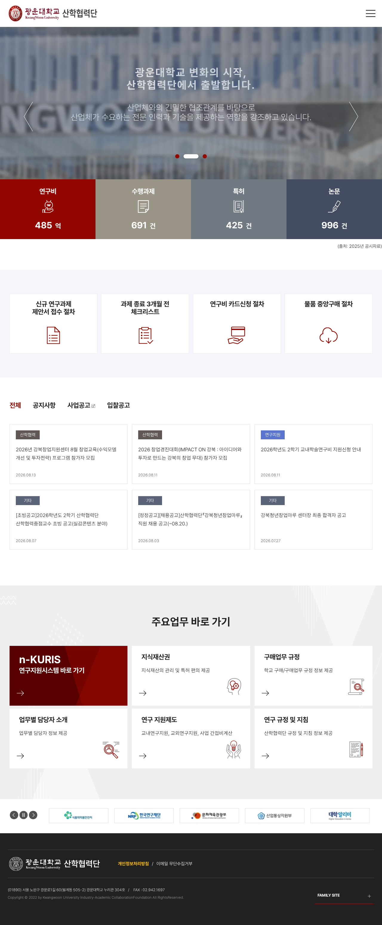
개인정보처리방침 (133, 863)
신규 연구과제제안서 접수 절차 (53, 308)
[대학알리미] (274, 815)
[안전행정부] (340, 815)
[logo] (52, 13)
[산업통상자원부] (209, 815)
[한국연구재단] (78, 815)
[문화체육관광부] (144, 815)
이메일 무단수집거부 (174, 863)
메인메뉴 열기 (371, 14)
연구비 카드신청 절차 (237, 304)
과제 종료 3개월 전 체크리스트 (145, 308)
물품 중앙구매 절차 (328, 304)
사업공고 (79, 405)
